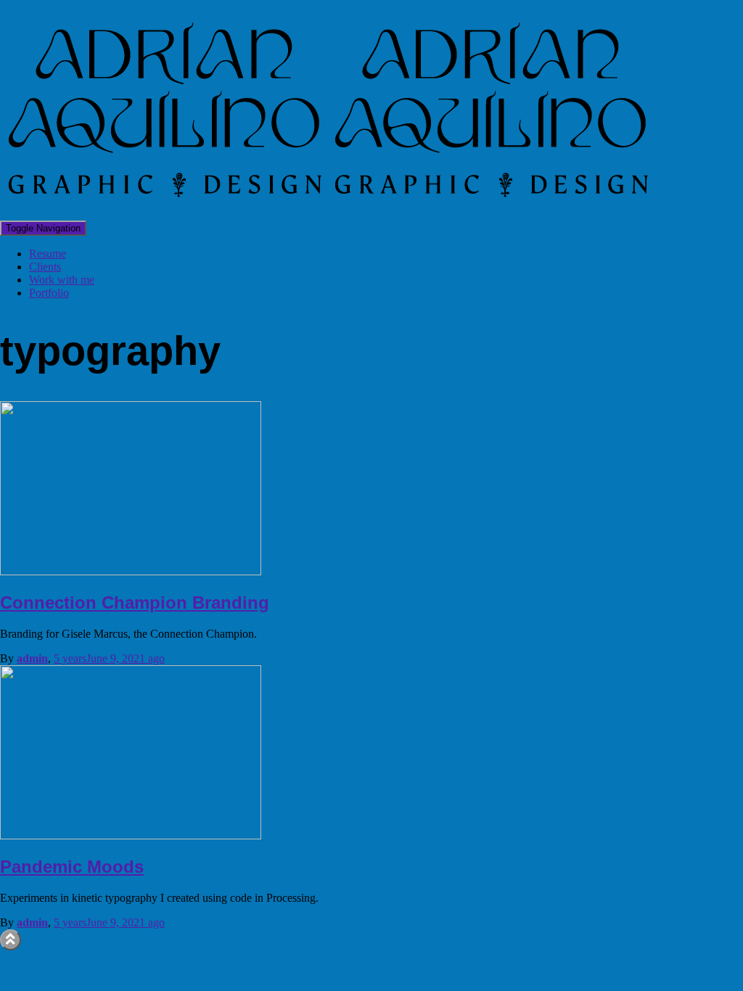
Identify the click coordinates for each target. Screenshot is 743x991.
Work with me (61, 280)
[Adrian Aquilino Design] (326, 213)
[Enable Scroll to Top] (10, 939)
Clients (45, 266)
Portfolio (49, 293)
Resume (47, 253)
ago (109, 658)
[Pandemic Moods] (130, 835)
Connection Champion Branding (134, 602)
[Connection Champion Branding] (130, 571)
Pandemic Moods (72, 866)
